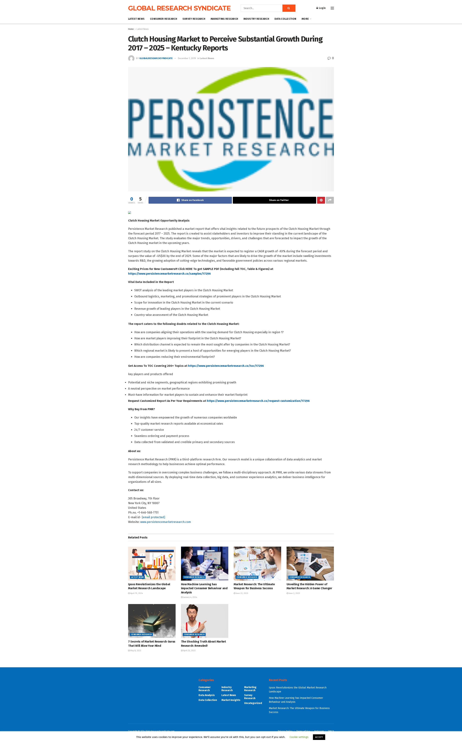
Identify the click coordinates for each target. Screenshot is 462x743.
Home (131, 29)
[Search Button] (288, 8)
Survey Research (193, 18)
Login (322, 8)
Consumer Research (163, 18)
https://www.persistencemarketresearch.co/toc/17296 (226, 366)
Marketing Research (224, 18)
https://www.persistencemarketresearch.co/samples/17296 (169, 273)
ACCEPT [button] (319, 737)
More (305, 18)
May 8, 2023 (135, 650)
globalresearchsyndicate (156, 58)
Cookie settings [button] (299, 737)
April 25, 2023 (189, 650)
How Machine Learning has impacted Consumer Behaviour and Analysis (204, 588)
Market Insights (230, 700)
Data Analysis (207, 695)
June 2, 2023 (294, 593)
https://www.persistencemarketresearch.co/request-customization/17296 (258, 401)
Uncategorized (253, 703)
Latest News (136, 18)
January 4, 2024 (190, 597)
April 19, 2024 (136, 593)
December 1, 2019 (187, 58)
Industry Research (256, 18)
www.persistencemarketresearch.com (165, 522)
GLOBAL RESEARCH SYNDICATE (179, 8)
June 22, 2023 (241, 593)
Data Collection (285, 18)
